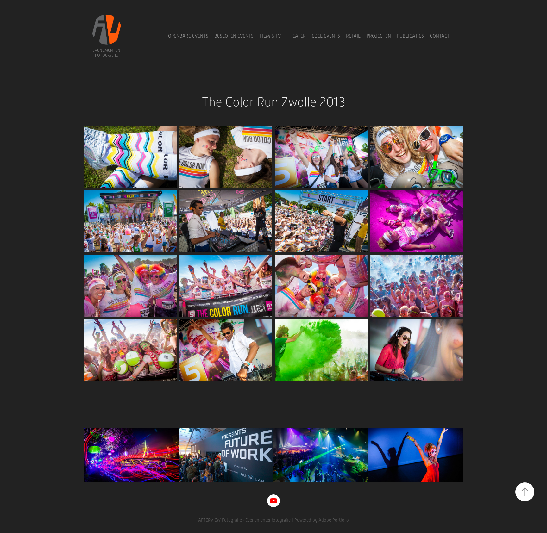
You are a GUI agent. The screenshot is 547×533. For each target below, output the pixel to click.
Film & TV (270, 36)
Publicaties (410, 36)
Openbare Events (188, 36)
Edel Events (326, 36)
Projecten (379, 36)
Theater (296, 36)
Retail (353, 36)
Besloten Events (234, 36)
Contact (440, 36)
